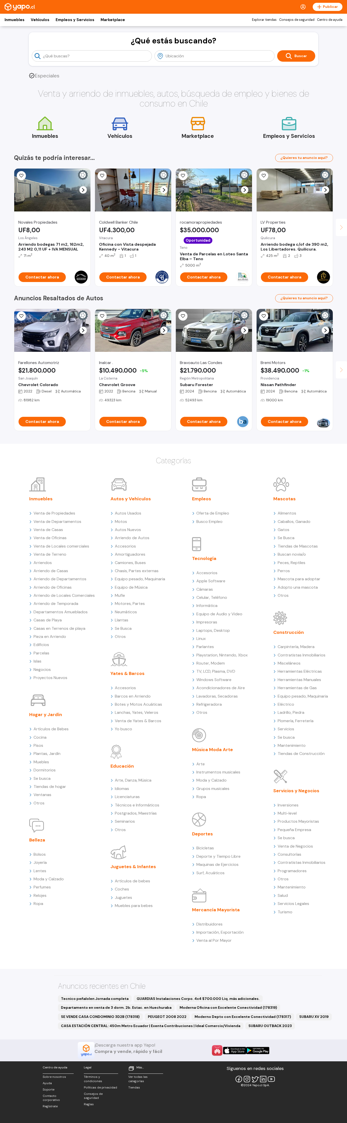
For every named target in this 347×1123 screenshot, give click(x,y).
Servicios (286, 729)
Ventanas (42, 794)
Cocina (40, 737)
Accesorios (125, 546)
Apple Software (210, 581)
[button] (83, 190)
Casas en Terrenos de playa (59, 628)
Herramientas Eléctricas (300, 671)
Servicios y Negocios (296, 791)
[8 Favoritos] (182, 175)
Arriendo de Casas (51, 570)
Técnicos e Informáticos (137, 805)
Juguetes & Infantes (133, 867)
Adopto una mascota (298, 587)
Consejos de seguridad (296, 20)
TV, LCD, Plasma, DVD (215, 671)
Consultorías (289, 854)
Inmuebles (14, 19)
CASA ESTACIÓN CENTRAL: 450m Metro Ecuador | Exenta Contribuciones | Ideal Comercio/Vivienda (150, 1025)
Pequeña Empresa (294, 829)
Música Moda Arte (212, 750)
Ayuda (47, 1083)
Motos (121, 521)
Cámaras (204, 589)
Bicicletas (205, 848)
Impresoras (206, 622)
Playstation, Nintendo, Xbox (222, 655)
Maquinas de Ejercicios (217, 864)
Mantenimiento (292, 745)
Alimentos (287, 513)
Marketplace (113, 19)
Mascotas (284, 499)
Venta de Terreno (50, 554)
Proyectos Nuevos (50, 677)
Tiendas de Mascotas (298, 546)
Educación (122, 766)
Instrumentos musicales (218, 772)
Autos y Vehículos (131, 499)
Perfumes (42, 887)
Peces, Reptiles (291, 562)
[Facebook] (239, 1079)
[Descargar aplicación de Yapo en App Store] (234, 1050)
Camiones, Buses (130, 562)
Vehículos (40, 19)
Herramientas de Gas (297, 687)
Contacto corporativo (51, 1098)
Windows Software (213, 679)
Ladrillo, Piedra (291, 712)
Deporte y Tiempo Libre (218, 856)
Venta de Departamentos (57, 521)
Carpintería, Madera (296, 646)
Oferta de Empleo (212, 513)
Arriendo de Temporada (56, 603)
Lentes (40, 870)
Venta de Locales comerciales (61, 546)
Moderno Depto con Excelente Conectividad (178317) (243, 1016)
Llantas (121, 620)
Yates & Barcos (128, 673)
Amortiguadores (130, 554)
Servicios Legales (293, 903)
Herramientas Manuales (299, 679)
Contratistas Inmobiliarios (301, 655)
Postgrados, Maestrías (136, 813)
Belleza (37, 840)
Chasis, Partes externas (137, 570)
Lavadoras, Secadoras (217, 696)
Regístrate (50, 1106)
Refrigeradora (209, 704)
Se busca (42, 778)
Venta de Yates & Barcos (138, 720)
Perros (284, 570)
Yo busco (123, 729)
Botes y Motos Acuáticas (138, 704)
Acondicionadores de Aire (220, 687)
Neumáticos (126, 612)
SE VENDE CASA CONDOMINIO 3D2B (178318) (100, 1016)
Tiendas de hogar (50, 786)
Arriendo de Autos (132, 537)
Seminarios (125, 821)
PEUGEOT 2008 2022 (167, 1016)
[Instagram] (247, 1079)
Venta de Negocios (295, 846)
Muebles (41, 762)
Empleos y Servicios (75, 19)
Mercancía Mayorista (216, 910)
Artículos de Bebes (51, 729)
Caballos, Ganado (294, 521)
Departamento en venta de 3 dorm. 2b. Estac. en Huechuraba (116, 1007)
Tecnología (204, 558)
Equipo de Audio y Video (219, 614)
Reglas (89, 1104)
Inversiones (288, 805)
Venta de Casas (48, 529)
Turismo (285, 912)
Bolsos (40, 854)
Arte (200, 764)
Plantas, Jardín (47, 753)
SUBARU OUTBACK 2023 (270, 1025)
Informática (206, 605)
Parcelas (41, 653)
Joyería (40, 862)
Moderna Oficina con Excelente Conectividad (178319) (228, 1007)
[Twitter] (255, 1079)
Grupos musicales (212, 788)
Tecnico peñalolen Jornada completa (95, 998)
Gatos (283, 529)
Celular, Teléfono (211, 597)
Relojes (40, 895)
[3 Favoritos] (102, 316)
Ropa (38, 903)
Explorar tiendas (264, 20)
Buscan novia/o (292, 554)
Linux (201, 638)
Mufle (120, 595)
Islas (37, 661)
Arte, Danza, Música (133, 780)
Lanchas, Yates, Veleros (136, 712)
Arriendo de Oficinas (53, 587)
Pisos (38, 745)
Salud (283, 895)
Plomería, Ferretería (295, 720)
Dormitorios (45, 770)
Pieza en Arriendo (50, 636)
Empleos (201, 499)
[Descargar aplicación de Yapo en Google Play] (257, 1050)
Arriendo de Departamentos (60, 579)
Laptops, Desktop (213, 630)
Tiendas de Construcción (301, 753)
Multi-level (287, 813)
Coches (122, 889)
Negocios (42, 669)
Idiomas (122, 788)
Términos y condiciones (93, 1079)
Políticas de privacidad (100, 1087)
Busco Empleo (209, 521)
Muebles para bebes (134, 905)
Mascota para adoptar (299, 579)
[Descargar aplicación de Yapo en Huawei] (217, 1050)
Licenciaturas (127, 796)
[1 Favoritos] (21, 316)
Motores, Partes (130, 603)
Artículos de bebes (132, 881)
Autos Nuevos (128, 529)
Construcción (288, 632)
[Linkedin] (263, 1079)
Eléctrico (286, 704)
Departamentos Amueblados (61, 612)
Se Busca (123, 628)
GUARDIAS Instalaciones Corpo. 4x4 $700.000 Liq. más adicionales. (198, 998)
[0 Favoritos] (21, 175)
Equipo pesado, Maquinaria (140, 579)
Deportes (202, 834)
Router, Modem (210, 663)
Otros (39, 803)
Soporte (48, 1089)
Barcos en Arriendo (133, 696)
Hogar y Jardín (45, 715)
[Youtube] (271, 1079)
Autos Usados (128, 513)
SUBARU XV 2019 (314, 1016)
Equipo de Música (131, 587)
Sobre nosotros (54, 1077)
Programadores (292, 870)
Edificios (41, 644)
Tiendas (134, 1087)
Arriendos (43, 562)
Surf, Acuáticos (210, 873)
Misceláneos (289, 663)
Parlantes (205, 646)
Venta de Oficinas (50, 537)
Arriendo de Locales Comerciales (64, 595)
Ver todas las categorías (138, 1079)
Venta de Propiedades (54, 513)
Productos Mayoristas (298, 821)
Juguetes (123, 897)
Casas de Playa (48, 620)
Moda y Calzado (49, 879)
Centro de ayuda (329, 20)
